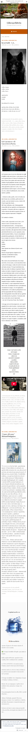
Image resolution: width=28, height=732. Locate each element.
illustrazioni (14, 407)
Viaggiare (16, 423)
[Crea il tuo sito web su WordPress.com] (14, 1)
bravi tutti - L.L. (10, 121)
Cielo (22, 399)
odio (9, 127)
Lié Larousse (5, 125)
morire (14, 411)
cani (16, 121)
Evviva (19, 403)
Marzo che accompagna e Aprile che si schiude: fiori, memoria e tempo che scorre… (12, 686)
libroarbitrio (15, 45)
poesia (17, 127)
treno (7, 423)
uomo (11, 423)
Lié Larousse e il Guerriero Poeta (9, 142)
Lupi (21, 125)
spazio (20, 421)
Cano (12, 399)
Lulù (17, 409)
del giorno (20, 123)
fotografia (4, 405)
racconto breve (13, 419)
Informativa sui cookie (9, 725)
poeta (13, 417)
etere (15, 403)
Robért (20, 419)
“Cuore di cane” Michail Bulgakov (9, 435)
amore (20, 119)
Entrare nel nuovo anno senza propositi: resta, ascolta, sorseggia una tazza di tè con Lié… (14, 710)
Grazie (18, 405)
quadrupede (5, 419)
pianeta (9, 417)
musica (7, 413)
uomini (9, 129)
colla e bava (21, 121)
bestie (3, 121)
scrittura (4, 421)
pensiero (4, 417)
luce (18, 125)
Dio (15, 401)
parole (18, 415)
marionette (5, 127)
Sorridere (15, 421)
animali (17, 587)
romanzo (20, 591)
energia (4, 403)
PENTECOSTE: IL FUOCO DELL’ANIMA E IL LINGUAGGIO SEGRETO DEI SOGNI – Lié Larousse (13, 672)
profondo (18, 417)
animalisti (4, 589)
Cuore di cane (15, 589)
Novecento (5, 415)
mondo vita (8, 411)
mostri (19, 411)
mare (3, 411)
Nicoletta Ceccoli (15, 413)
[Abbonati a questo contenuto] (9, 641)
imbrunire (22, 407)
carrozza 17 (17, 399)
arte (22, 398)
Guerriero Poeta (6, 407)
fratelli (10, 405)
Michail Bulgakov (12, 591)
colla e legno (13, 123)
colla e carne (5, 123)
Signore (9, 421)
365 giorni (5, 40)
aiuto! (16, 119)
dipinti (19, 401)
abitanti (17, 395)
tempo (3, 423)
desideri (11, 401)
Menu (15, 31)
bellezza (4, 399)
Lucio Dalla (12, 409)
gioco (14, 405)
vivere (21, 423)
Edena (23, 401)
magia (21, 409)
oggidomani (11, 415)
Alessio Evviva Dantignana (9, 398)
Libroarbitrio (14, 22)
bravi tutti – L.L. (8, 43)
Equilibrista (10, 403)
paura (13, 127)
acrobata (22, 395)
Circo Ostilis (5, 401)
